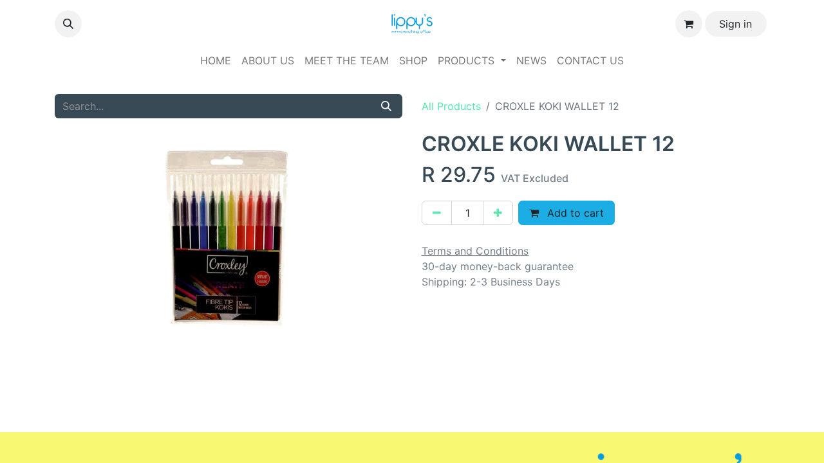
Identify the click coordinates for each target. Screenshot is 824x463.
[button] (68, 23)
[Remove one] (437, 213)
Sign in (735, 23)
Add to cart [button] (574, 212)
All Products (451, 106)
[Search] (386, 106)
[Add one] (498, 213)
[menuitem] (215, 60)
